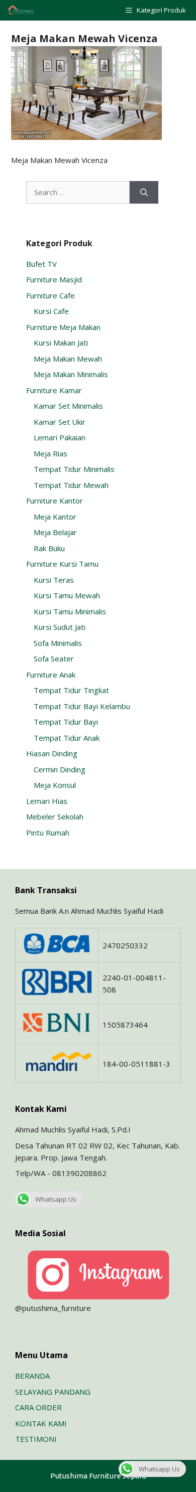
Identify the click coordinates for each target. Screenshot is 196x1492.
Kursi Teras (54, 580)
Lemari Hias (46, 801)
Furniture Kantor (54, 500)
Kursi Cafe (51, 311)
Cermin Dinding (59, 769)
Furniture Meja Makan (63, 327)
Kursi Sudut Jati (59, 627)
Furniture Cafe (50, 295)
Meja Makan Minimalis (71, 374)
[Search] (144, 192)
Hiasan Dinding (51, 753)
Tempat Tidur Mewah (71, 485)
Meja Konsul (55, 785)
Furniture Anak (50, 675)
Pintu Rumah (47, 832)
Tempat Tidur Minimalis (74, 469)
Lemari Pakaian (59, 437)
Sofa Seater (54, 658)
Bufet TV (41, 264)
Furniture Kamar (54, 390)
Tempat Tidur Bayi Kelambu (82, 706)
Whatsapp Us (55, 1199)
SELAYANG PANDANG (52, 1392)
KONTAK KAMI (41, 1423)
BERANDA (32, 1376)
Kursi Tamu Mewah (67, 595)
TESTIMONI (36, 1439)
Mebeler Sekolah (54, 816)
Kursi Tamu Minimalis (70, 611)
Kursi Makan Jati (61, 343)
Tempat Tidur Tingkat (71, 690)
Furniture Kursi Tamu (62, 564)
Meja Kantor (55, 517)
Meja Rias (50, 453)
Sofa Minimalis (58, 643)
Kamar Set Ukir (59, 422)
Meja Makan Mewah (68, 359)
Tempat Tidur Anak (67, 738)
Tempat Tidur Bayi (66, 722)
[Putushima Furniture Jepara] (21, 10)
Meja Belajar (55, 532)
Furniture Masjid (54, 279)
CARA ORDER (38, 1407)
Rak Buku (49, 548)
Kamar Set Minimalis (68, 406)
